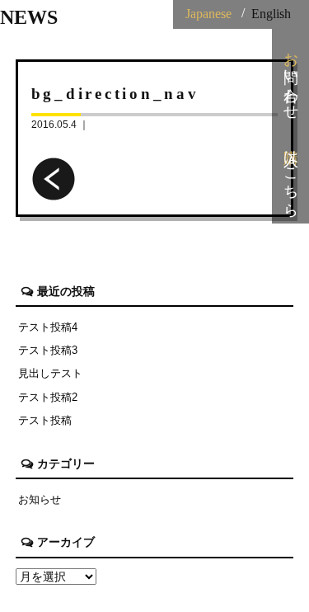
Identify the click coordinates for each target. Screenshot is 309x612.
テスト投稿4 (47, 327)
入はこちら (291, 174)
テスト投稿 (45, 420)
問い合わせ (291, 77)
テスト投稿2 (47, 397)
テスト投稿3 (47, 350)
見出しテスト (50, 373)
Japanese (208, 14)
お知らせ (39, 499)
